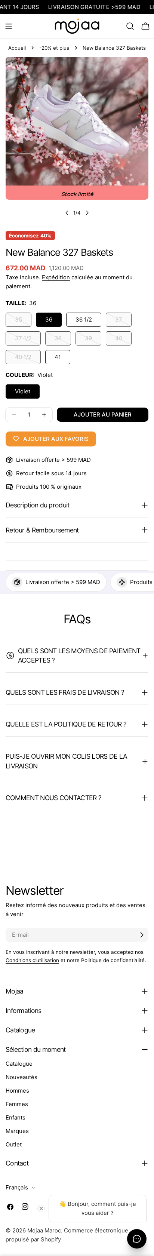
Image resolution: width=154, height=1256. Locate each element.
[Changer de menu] (8, 26)
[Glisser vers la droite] (87, 213)
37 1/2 (28, 340)
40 (123, 340)
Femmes (17, 1104)
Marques (17, 1130)
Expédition (56, 277)
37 (123, 321)
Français (17, 1187)
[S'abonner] (142, 935)
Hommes (17, 1090)
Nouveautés (21, 1077)
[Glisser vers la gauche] (67, 213)
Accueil (17, 48)
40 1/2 (28, 358)
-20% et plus (54, 48)
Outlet (14, 1144)
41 (58, 356)
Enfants (15, 1117)
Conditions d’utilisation (32, 960)
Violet (22, 391)
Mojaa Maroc (44, 1230)
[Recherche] (130, 26)
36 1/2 (84, 319)
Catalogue (19, 1063)
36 (48, 319)
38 (63, 340)
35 (23, 321)
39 (93, 340)
